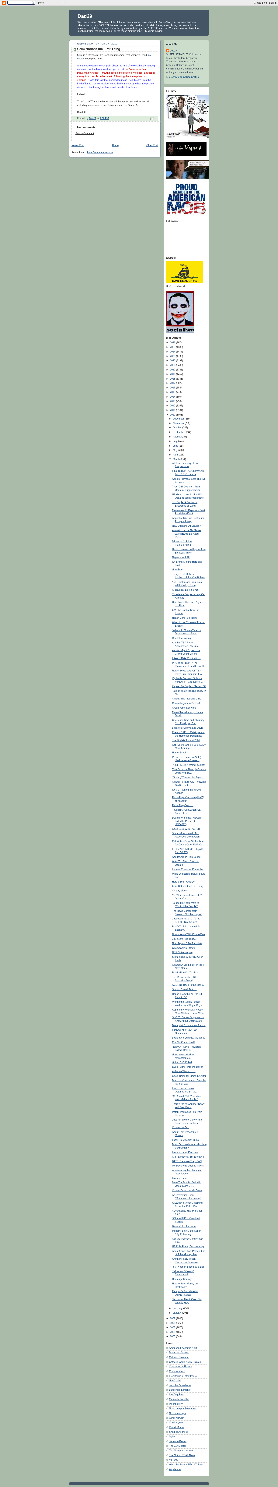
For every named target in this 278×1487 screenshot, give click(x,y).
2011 (173, 410)
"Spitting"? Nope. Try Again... (188, 777)
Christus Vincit (177, 1371)
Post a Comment (84, 133)
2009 (173, 1318)
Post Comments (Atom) (100, 152)
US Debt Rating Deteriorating (188, 1246)
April (176, 454)
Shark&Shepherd (178, 1432)
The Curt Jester (177, 1446)
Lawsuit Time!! (180, 1178)
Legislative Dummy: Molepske (188, 1037)
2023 (173, 356)
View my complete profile (184, 77)
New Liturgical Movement (183, 1408)
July (175, 441)
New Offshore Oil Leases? (186, 526)
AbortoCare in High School (186, 857)
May (175, 450)
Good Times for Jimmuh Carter (189, 1076)
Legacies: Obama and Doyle (187, 728)
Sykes (172, 1436)
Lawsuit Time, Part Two (185, 1152)
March (176, 459)
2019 (173, 374)
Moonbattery (176, 1404)
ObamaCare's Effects (184, 948)
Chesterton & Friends (180, 1366)
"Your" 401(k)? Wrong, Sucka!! (189, 765)
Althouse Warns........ (184, 1071)
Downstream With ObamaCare (188, 934)
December (179, 418)
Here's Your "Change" (184, 881)
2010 (173, 414)
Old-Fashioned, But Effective (188, 1157)
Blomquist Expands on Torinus (189, 1025)
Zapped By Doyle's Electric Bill (189, 686)
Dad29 (85, 16)
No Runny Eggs (177, 1413)
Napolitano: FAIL (181, 557)
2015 (173, 392)
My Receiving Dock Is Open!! (188, 1165)
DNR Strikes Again (182, 952)
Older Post (152, 145)
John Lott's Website (180, 1385)
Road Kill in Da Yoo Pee (185, 972)
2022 (173, 360)
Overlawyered (176, 1422)
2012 (173, 405)
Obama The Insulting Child (186, 698)
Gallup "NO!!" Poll (182, 1062)
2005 (173, 1336)
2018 (173, 378)
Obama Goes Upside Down (187, 1190)
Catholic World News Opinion (185, 1362)
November (179, 423)
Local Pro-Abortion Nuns (185, 1140)
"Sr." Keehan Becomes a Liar (188, 1267)
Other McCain (176, 1418)
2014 (173, 396)
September (179, 432)
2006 (173, 1332)
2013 (173, 401)
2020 (173, 369)
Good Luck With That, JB (186, 829)
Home (115, 145)
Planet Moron (176, 1427)
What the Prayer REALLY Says (186, 1464)
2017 (173, 383)
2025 (173, 347)
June (176, 445)
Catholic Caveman (179, 1357)
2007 (173, 1327)
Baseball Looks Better (184, 1226)
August (177, 436)
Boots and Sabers (179, 1352)
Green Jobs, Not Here (184, 707)
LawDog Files (176, 1394)
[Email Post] (151, 118)
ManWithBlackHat (179, 1399)
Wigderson (175, 1469)
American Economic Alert (183, 1348)
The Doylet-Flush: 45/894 (186, 740)
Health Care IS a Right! (184, 618)
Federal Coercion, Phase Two (188, 869)
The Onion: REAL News (182, 1455)
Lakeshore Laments (180, 1390)
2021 (173, 365)
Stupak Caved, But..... (184, 989)
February (178, 1308)
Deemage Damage (182, 1279)
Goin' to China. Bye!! (183, 1042)
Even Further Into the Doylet (187, 1067)
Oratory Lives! (180, 890)
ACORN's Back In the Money (188, 985)
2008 (173, 1323)
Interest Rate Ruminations (186, 658)
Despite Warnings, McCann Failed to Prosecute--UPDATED (187, 821)
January (177, 1313)
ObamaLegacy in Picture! (186, 703)
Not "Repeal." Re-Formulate (187, 943)
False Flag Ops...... (182, 805)
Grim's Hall (175, 1380)
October (177, 427)
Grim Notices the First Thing (187, 886)
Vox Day (173, 1460)
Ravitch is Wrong (181, 638)
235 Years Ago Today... (184, 939)
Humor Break (179, 752)
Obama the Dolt (180, 1127)
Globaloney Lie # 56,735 (185, 590)
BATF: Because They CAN (187, 1161)
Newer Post (77, 145)
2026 (173, 342)
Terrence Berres (177, 1441)
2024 (173, 351)
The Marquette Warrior (181, 1450)
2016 (173, 387)
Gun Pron (177, 569)
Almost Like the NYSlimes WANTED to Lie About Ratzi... (186, 533)
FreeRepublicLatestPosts (183, 1376)
